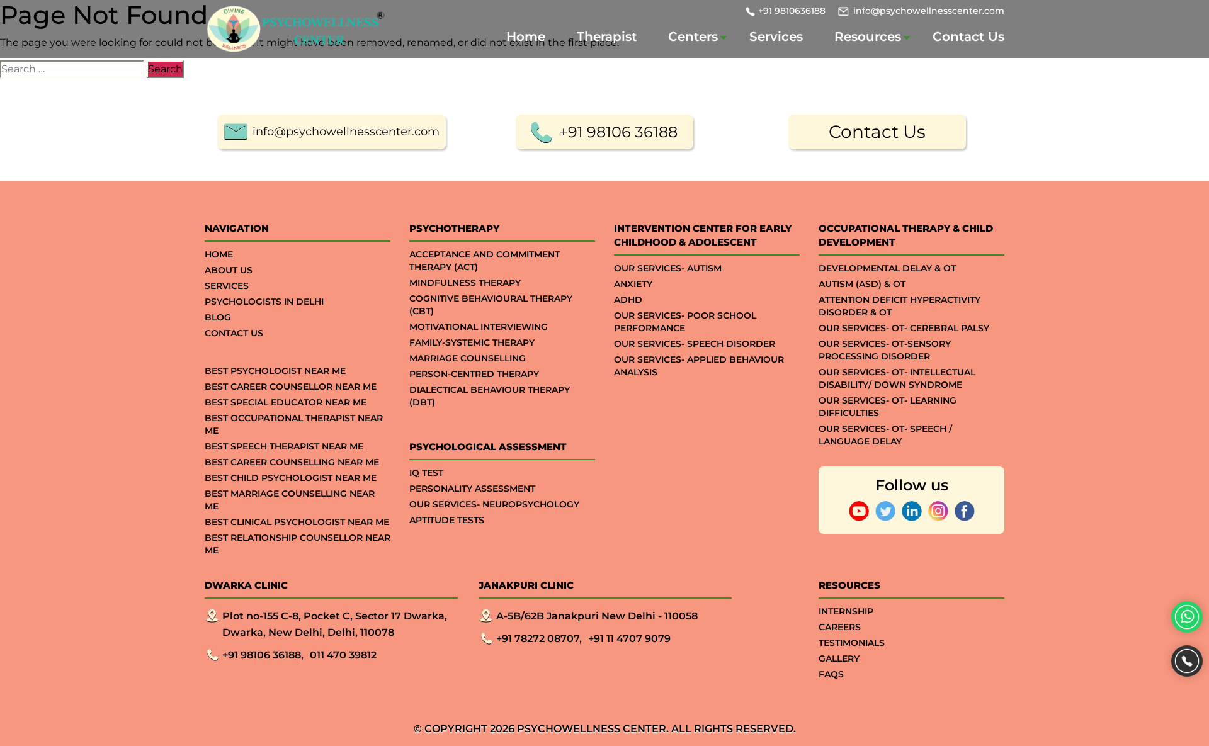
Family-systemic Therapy (472, 342)
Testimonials (852, 642)
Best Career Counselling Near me (292, 462)
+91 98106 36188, (263, 655)
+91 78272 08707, (539, 639)
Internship (846, 611)
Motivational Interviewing (478, 326)
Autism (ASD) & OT (862, 284)
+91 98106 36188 (618, 132)
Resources (867, 36)
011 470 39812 (343, 655)
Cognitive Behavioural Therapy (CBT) (490, 305)
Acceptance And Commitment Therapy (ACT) (484, 261)
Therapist (607, 36)
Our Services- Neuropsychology (494, 504)
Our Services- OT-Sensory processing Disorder (885, 350)
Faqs (831, 674)
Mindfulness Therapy (465, 282)
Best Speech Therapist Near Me (284, 446)
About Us (229, 270)
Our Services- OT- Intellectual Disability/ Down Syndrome (897, 378)
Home (525, 36)
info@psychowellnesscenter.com (928, 10)
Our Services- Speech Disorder (694, 343)
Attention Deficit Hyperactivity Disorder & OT (899, 306)
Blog (218, 317)
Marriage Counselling (467, 358)
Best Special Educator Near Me (285, 402)
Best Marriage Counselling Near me (290, 500)
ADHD (628, 299)
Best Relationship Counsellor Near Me (297, 544)
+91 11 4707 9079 (629, 639)
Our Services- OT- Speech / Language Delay (885, 435)
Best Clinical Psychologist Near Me (297, 522)
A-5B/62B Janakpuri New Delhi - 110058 (597, 616)
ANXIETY (633, 284)
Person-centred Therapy (474, 374)
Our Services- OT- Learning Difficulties (887, 407)
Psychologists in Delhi (264, 301)
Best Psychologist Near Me (275, 370)
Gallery (839, 658)
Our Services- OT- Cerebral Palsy (904, 328)
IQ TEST (426, 472)
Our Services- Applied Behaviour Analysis (699, 366)
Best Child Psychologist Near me (291, 477)
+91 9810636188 (792, 10)
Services (776, 36)
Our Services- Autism (668, 268)
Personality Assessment (472, 488)
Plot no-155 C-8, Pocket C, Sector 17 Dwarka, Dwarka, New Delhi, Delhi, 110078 (334, 624)
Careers (840, 627)
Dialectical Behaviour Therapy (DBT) (489, 396)
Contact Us (968, 36)
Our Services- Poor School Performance (685, 322)
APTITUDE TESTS (446, 520)
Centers (693, 36)
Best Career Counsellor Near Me (291, 386)
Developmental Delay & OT (887, 268)
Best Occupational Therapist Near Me (294, 424)
